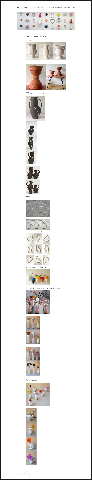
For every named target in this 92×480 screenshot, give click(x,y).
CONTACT (73, 7)
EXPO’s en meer (41, 7)
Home (35, 7)
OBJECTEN (66, 7)
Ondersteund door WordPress (26, 475)
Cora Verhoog (22, 7)
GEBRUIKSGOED (49, 7)
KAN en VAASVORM (59, 7)
